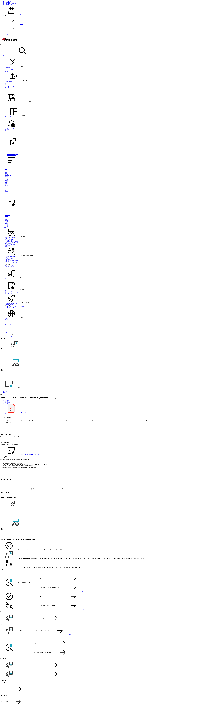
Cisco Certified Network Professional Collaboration (29, 454)
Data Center (7, 132)
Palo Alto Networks (8, 192)
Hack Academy (8, 71)
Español (21, 24)
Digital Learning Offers (9, 92)
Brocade (6, 171)
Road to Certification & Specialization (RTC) (15, 306)
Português (22, 32)
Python (6, 148)
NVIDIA (6, 191)
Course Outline (5, 403)
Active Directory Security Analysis (11, 266)
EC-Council (7, 176)
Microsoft (7, 189)
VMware (6, 196)
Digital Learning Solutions (10, 237)
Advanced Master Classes (9, 68)
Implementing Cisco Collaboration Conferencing (13, 494)
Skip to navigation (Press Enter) (8, 1)
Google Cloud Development (12, 154)
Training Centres (8, 320)
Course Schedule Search (4, 55)
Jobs (6, 323)
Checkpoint (7, 174)
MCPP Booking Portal (11, 307)
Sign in (4, 716)
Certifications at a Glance (9, 207)
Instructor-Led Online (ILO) (10, 91)
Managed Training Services (10, 239)
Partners (6, 325)
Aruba (6, 168)
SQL (6, 149)
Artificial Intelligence (9, 258)
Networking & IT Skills (9, 70)
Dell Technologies (8, 175)
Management (7, 321)
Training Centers (8, 90)
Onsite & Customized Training (10, 83)
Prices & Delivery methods (7, 401)
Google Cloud (7, 181)
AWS (6, 169)
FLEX (22, 567)
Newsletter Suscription (9, 336)
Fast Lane (7, 178)
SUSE (6, 195)
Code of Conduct (8, 327)
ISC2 (6, 186)
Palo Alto (6, 222)
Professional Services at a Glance (11, 256)
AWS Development (10, 152)
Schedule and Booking (7, 402)
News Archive (7, 279)
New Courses (7, 85)
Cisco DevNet (9, 153)
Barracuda (7, 170)
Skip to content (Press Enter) (8, 4)
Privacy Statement (6, 712)
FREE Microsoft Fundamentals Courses (12, 293)
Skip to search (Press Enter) (8, 2)
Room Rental (7, 245)
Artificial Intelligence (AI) (9, 128)
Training (4, 57)
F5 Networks (7, 215)
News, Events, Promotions (7, 268)
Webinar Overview (8, 290)
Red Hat (6, 193)
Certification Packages (9, 304)
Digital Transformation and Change (11, 106)
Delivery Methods (8, 88)
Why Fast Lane (8, 319)
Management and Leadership (10, 103)
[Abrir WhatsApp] (217, 716)
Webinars (6, 335)
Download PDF (23, 412)
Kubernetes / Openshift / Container (11, 133)
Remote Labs (7, 246)
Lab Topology (5, 413)
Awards (6, 322)
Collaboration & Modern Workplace (11, 260)
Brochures (7, 333)
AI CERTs (7, 164)
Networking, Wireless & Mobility (11, 262)
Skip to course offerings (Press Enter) (9, 3)
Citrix (6, 173)
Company (4, 308)
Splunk (6, 194)
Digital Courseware (8, 89)
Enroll (83, 582)
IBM (6, 183)
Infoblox (6, 184)
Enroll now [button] (2, 356)
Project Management (8, 105)
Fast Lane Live (7, 67)
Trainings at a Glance (9, 102)
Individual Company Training (10, 244)
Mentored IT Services (9, 263)
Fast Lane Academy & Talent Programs (12, 241)
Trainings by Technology (9, 82)
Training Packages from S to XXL (11, 303)
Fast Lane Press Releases (9, 278)
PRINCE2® (7, 118)
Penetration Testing (8, 267)
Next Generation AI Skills (9, 69)
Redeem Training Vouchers (10, 86)
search (1, 54)
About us (6, 318)
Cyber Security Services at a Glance (11, 265)
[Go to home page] (9, 43)
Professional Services (6, 227)
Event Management (8, 240)
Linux (6, 134)
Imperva (6, 185)
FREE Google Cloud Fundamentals (11, 292)
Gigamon (6, 180)
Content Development (9, 238)
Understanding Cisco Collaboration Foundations (31, 476)
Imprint (4, 711)
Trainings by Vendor (8, 81)
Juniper (6, 188)
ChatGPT (7, 129)
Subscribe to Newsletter (9, 280)
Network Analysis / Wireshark (10, 135)
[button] (10, 34)
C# (5, 147)
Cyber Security (7, 131)
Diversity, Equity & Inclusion (10, 328)
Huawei (6, 182)
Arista (6, 167)
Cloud (6, 130)
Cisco (6, 172)
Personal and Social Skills (9, 104)
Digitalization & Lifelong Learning (11, 242)
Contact (1, 45)
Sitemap (4, 715)
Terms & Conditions (8, 324)
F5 (5, 177)
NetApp (6, 190)
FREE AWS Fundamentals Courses (11, 291)
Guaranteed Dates (8, 84)
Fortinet (6, 179)
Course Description (6, 400)
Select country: (5, 34)
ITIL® (6, 117)
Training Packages (8, 87)
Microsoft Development (11, 155)
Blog (6, 332)
